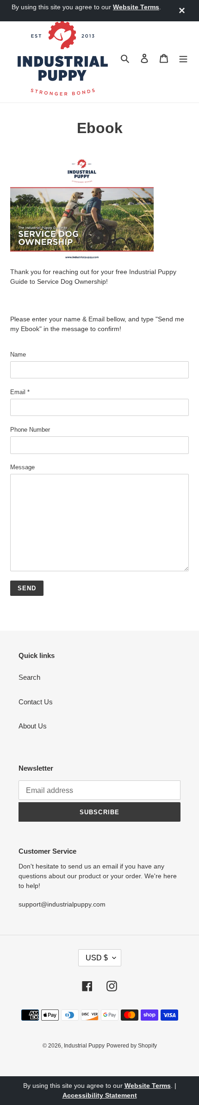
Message (22, 467)
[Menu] (183, 58)
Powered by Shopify (131, 1045)
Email (20, 392)
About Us (33, 726)
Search (29, 677)
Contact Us (36, 702)
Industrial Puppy (84, 1045)
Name (18, 354)
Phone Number (30, 429)
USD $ (97, 958)
